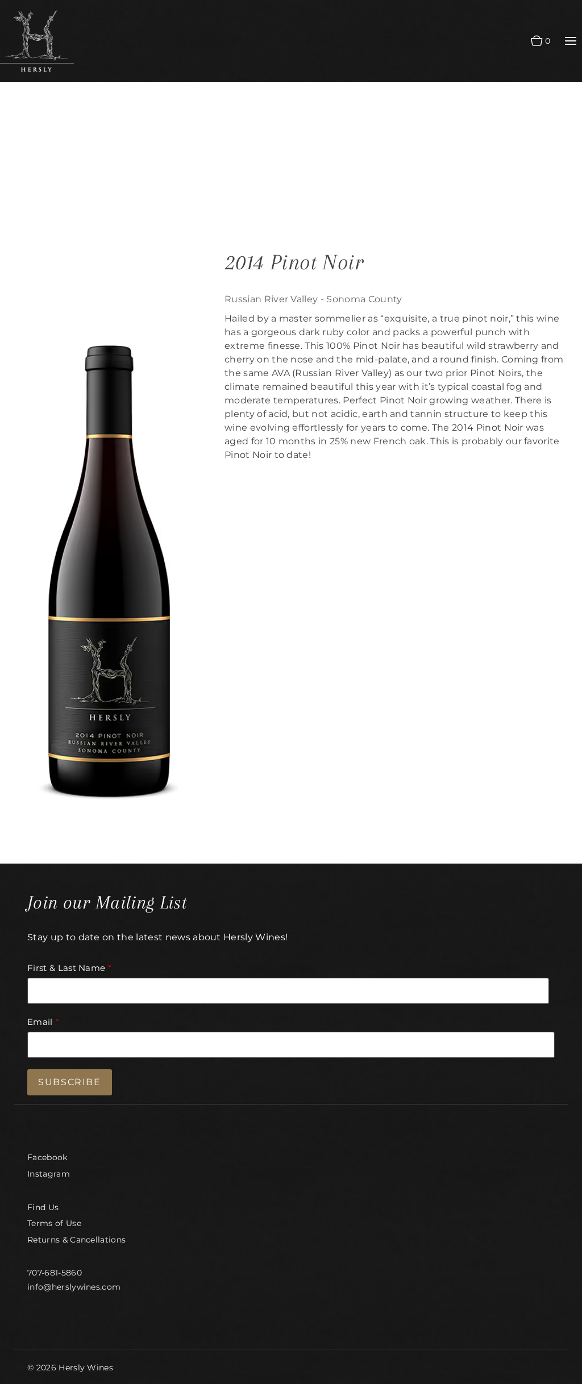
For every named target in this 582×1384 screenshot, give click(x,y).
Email (40, 1021)
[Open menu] (570, 41)
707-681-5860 (54, 1273)
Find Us (43, 1207)
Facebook (47, 1157)
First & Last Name (66, 967)
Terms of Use (54, 1223)
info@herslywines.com (73, 1287)
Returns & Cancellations (76, 1240)
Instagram (48, 1174)
